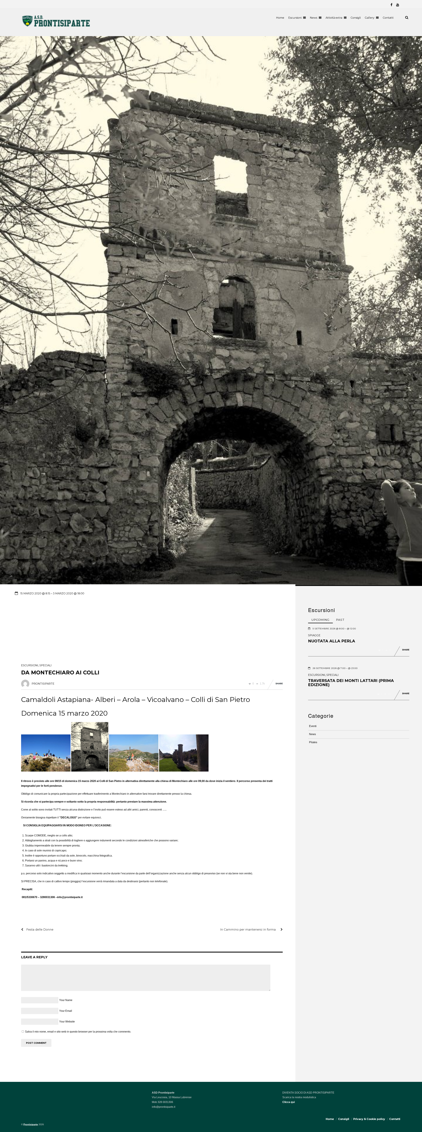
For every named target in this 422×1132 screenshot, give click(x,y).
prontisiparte (43, 683)
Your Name (65, 1000)
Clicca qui (288, 1102)
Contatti (388, 17)
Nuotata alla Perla (331, 641)
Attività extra (334, 17)
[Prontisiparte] (56, 27)
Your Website (67, 1021)
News (313, 17)
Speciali (45, 665)
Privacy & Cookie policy (369, 1119)
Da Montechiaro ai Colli (60, 672)
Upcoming (320, 619)
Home (280, 17)
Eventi (312, 726)
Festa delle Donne (39, 929)
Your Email (65, 1010)
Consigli (356, 17)
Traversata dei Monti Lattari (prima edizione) (351, 682)
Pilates (313, 742)
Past (340, 619)
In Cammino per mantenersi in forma (248, 929)
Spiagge (314, 635)
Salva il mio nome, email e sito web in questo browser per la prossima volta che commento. (78, 1031)
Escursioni (294, 17)
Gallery (369, 17)
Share (279, 683)
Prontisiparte (30, 1124)
